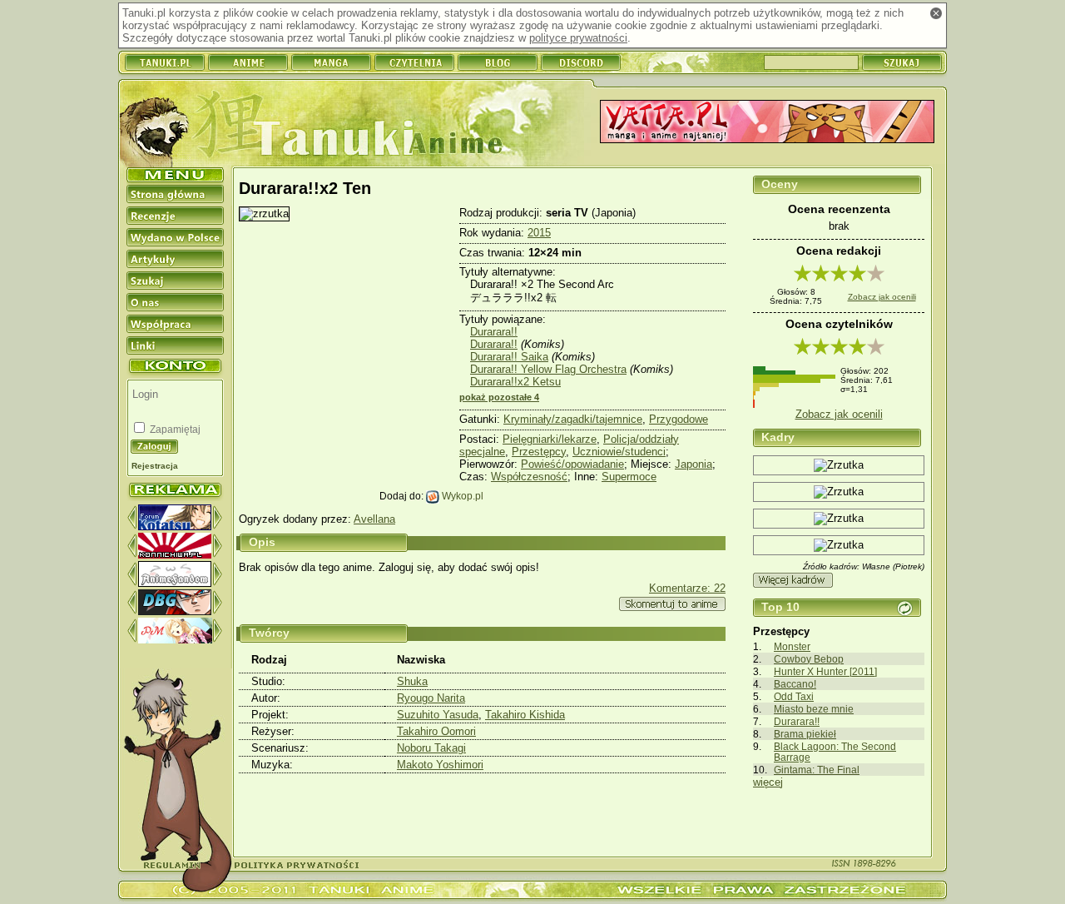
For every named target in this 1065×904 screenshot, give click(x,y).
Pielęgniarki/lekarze (550, 439)
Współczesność (529, 476)
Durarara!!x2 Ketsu (515, 381)
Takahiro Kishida (525, 714)
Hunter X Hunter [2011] (825, 671)
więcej (768, 782)
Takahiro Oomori (436, 731)
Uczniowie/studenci (619, 451)
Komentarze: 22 (687, 588)
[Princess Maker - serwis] (175, 639)
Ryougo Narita (431, 698)
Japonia (693, 464)
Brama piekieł (805, 733)
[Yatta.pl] (767, 123)
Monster (792, 646)
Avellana (374, 519)
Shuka (412, 681)
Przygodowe (678, 419)
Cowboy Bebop (809, 658)
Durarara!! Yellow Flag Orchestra (548, 369)
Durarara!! (797, 721)
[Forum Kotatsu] (174, 526)
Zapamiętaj (174, 429)
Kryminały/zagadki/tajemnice (572, 419)
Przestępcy (539, 451)
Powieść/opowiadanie (572, 464)
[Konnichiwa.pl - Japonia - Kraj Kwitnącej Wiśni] (174, 555)
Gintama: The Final (816, 769)
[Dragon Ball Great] (174, 611)
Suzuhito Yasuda (437, 714)
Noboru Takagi (431, 748)
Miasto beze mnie (814, 708)
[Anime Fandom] (174, 583)
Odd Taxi (794, 696)
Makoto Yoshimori (440, 764)
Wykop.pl (461, 495)
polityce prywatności (578, 38)
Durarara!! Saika (509, 356)
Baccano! (795, 683)
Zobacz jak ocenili (882, 296)
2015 (539, 232)
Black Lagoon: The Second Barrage (835, 751)
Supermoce (629, 476)
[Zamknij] (936, 13)
